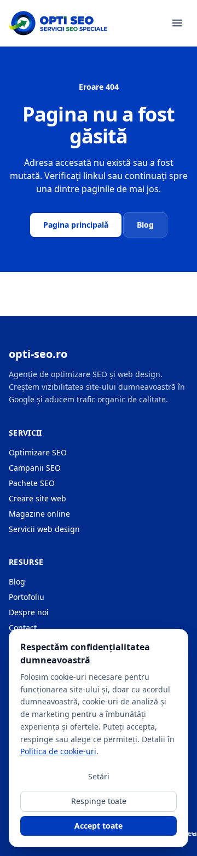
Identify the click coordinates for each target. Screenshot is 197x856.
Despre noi (29, 612)
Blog (145, 224)
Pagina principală (75, 224)
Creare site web (37, 498)
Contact (23, 627)
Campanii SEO (35, 467)
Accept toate (98, 825)
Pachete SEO (32, 483)
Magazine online (39, 513)
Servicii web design (44, 529)
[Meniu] (177, 23)
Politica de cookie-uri (58, 751)
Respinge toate (98, 801)
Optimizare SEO (38, 452)
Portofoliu (26, 597)
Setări (98, 776)
